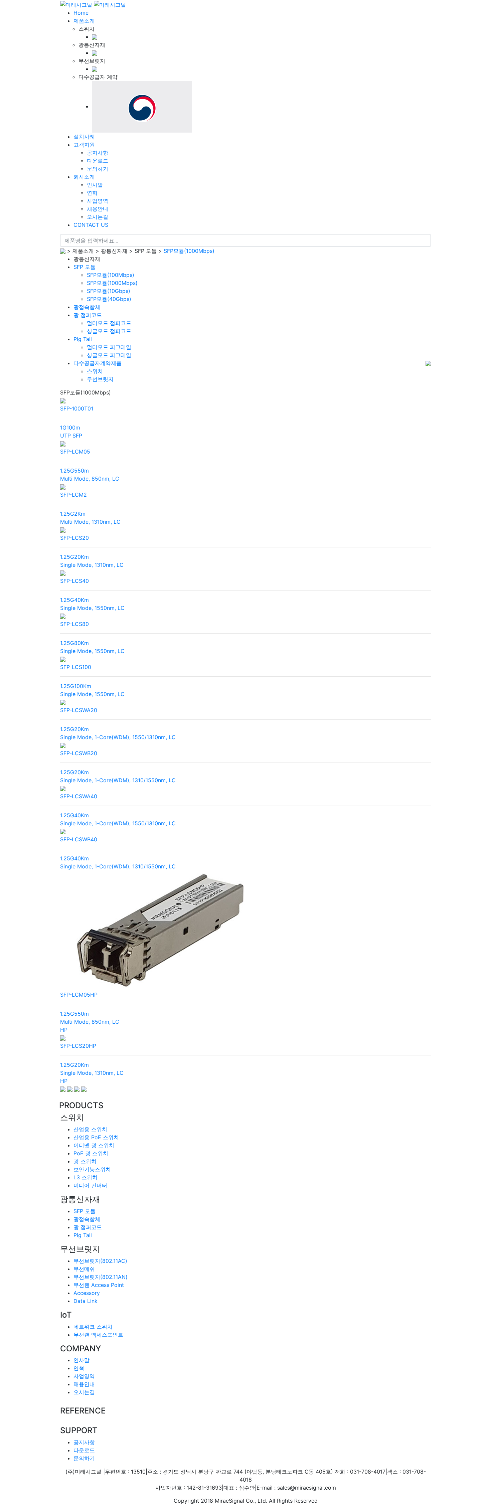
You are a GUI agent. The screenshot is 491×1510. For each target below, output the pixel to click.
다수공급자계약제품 (97, 363)
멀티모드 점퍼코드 (109, 323)
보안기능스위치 (92, 1169)
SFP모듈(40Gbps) (109, 299)
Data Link (85, 1301)
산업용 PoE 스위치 (96, 1137)
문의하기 (84, 1458)
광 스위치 (85, 1161)
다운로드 (84, 1450)
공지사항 (84, 1442)
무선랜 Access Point (98, 1285)
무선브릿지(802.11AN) (100, 1277)
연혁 (78, 1368)
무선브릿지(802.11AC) (100, 1260)
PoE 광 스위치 (90, 1153)
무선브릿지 (100, 379)
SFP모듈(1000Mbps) (189, 250)
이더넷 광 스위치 (93, 1145)
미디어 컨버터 (90, 1185)
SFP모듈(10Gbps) (108, 291)
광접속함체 (86, 307)
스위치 (95, 371)
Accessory (86, 1293)
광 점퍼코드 (87, 315)
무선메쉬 (84, 1269)
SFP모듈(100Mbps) (110, 275)
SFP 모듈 (84, 267)
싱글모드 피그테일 (109, 355)
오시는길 (84, 1392)
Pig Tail (82, 339)
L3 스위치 (85, 1177)
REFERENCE (83, 1410)
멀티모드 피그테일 (109, 347)
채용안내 (84, 1384)
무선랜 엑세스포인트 (98, 1334)
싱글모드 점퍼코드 (109, 331)
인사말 (81, 1360)
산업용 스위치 (90, 1129)
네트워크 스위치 (93, 1326)
